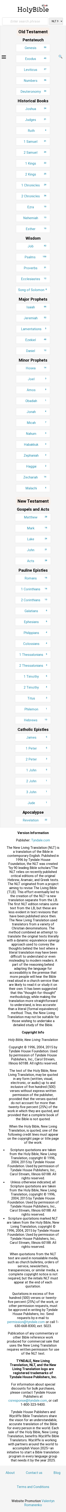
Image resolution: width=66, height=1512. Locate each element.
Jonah (36, 412)
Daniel (36, 351)
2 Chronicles (33, 196)
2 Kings (35, 174)
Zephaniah (35, 455)
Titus (37, 698)
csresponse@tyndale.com (27, 1400)
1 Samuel (35, 142)
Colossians (35, 644)
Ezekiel (35, 340)
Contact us (34, 1473)
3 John (36, 792)
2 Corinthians (34, 600)
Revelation (35, 820)
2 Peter (36, 759)
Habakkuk (35, 445)
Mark (37, 528)
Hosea (36, 368)
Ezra (36, 207)
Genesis (35, 48)
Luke (37, 539)
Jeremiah (35, 318)
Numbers (35, 81)
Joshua (35, 109)
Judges (35, 120)
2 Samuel (35, 152)
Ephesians (35, 622)
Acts (37, 561)
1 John (36, 770)
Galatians (36, 611)
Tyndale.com (40, 840)
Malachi (35, 488)
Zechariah (34, 477)
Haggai (36, 466)
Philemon (35, 709)
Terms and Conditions (33, 1487)
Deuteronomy (33, 92)
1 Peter (36, 748)
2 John (36, 781)
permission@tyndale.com (26, 1322)
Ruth (37, 131)
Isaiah (36, 307)
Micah (36, 423)
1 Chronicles (33, 185)
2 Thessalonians (33, 666)
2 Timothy (35, 687)
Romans (36, 578)
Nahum (36, 434)
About (10, 1473)
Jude (37, 803)
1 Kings (35, 163)
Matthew (35, 517)
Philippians (35, 633)
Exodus (35, 59)
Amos (36, 390)
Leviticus (35, 70)
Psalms (35, 257)
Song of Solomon (32, 290)
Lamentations (33, 329)
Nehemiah (34, 218)
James (36, 737)
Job (37, 246)
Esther (36, 229)
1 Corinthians (34, 589)
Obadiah (35, 401)
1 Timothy (35, 676)
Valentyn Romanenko (39, 1503)
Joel (37, 379)
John (37, 550)
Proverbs (35, 268)
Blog (56, 1473)
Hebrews (35, 720)
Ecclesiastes (33, 279)
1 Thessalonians (33, 655)
